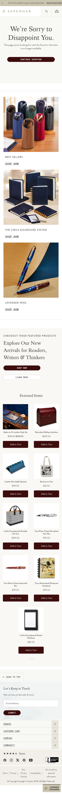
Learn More (22, 377)
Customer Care (11, 731)
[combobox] (46, 11)
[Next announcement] (59, 3)
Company (7, 738)
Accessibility (36, 773)
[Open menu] (4, 11)
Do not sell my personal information (51, 773)
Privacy (13, 773)
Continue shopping (31, 59)
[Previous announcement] (2, 3)
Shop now (22, 367)
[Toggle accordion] (55, 724)
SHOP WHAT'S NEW (50, 3)
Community (9, 745)
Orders (7, 724)
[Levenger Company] (24, 11)
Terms (5, 773)
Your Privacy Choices (23, 773)
